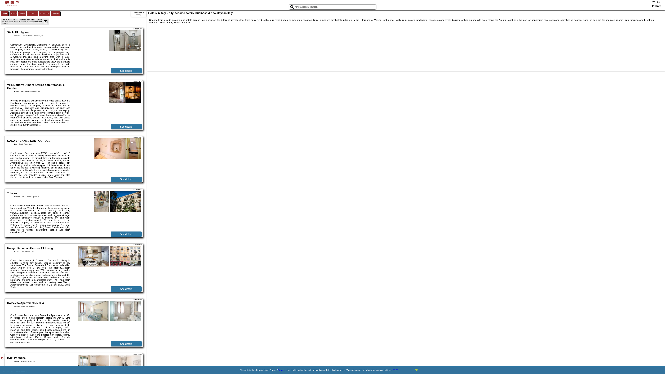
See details (126, 70)
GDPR (395, 370)
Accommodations (14, 13)
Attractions (44, 13)
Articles (56, 13)
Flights (22, 13)
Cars (32, 13)
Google (281, 370)
